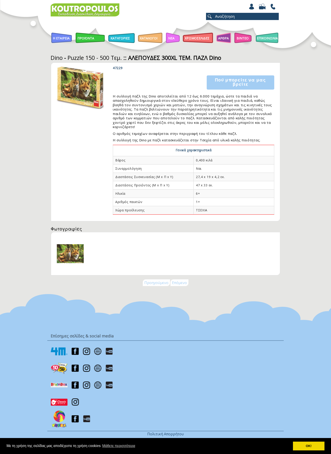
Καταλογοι (148, 38)
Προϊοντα (85, 38)
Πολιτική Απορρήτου (165, 433)
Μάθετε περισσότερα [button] (118, 446)
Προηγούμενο (156, 282)
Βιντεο (243, 38)
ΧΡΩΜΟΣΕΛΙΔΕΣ (197, 38)
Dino (57, 57)
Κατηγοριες (120, 38)
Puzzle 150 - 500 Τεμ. (95, 57)
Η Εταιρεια (61, 38)
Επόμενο (179, 282)
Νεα (171, 38)
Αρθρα (223, 38)
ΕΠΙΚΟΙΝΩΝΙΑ (267, 38)
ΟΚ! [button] (309, 446)
